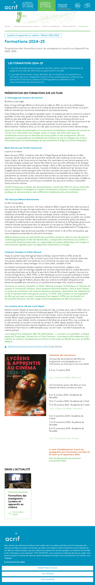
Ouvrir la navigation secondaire (87, 5)
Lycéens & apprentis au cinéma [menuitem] (45, 5)
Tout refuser (48, 574)
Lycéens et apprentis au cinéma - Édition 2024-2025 (33, 35)
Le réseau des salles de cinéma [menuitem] (27, 5)
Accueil (7, 26)
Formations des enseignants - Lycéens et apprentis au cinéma (17, 502)
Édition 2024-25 (69, 26)
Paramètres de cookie (47, 568)
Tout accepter (47, 579)
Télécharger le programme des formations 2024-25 (35, 347)
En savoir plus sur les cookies (14, 562)
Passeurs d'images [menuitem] (62, 6)
